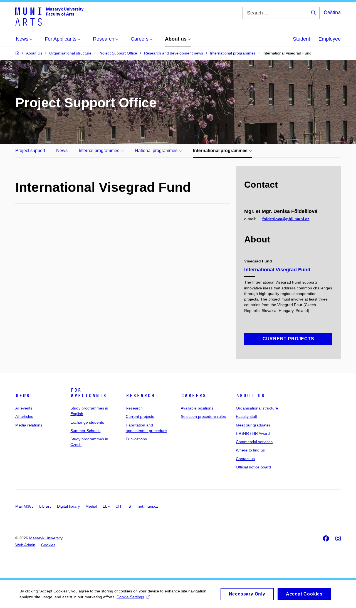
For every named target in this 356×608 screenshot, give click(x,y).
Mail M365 (24, 506)
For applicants (88, 393)
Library (45, 506)
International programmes (221, 150)
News (62, 150)
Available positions (197, 408)
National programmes (157, 150)
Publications (136, 439)
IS (129, 506)
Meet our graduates (253, 425)
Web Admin (25, 545)
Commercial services (254, 442)
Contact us (245, 458)
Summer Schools (85, 430)
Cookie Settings (130, 597)
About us (250, 396)
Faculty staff (246, 416)
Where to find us (250, 450)
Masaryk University (46, 538)
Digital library (68, 506)
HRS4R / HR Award (253, 433)
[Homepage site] (49, 16)
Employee (329, 39)
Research (140, 396)
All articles (24, 416)
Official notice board (253, 467)
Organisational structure (257, 408)
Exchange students (87, 422)
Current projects (140, 416)
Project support (30, 150)
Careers (193, 396)
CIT (118, 506)
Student (301, 39)
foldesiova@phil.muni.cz (285, 219)
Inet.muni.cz (147, 506)
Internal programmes (99, 150)
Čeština (332, 12)
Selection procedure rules (203, 416)
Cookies (48, 545)
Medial (91, 506)
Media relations (28, 425)
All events (23, 408)
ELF (106, 506)
